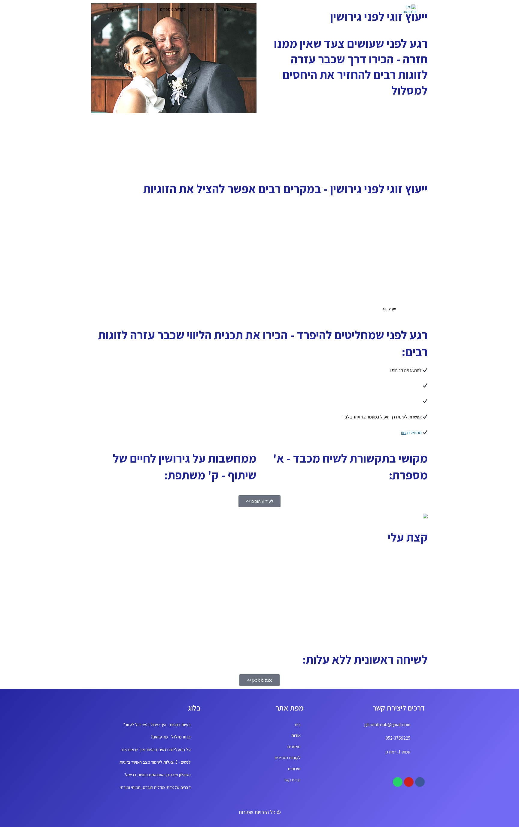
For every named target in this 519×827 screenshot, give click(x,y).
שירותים (144, 9)
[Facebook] (420, 782)
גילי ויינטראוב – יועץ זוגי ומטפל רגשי (399, 577)
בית (244, 9)
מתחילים (411, 432)
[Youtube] (409, 782)
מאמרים (206, 9)
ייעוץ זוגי (389, 309)
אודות (227, 9)
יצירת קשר (115, 9)
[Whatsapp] (397, 782)
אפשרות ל (413, 417)
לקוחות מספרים (173, 9)
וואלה (362, 632)
